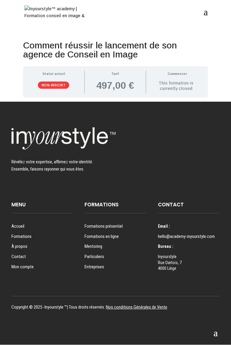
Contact (18, 256)
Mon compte (22, 267)
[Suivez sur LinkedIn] (48, 186)
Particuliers (94, 256)
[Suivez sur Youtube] (37, 186)
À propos (19, 246)
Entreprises (94, 267)
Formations (21, 236)
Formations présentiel (104, 226)
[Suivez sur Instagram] (14, 186)
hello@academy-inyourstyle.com (186, 236)
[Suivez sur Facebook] (25, 186)
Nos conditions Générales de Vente (136, 307)
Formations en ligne (102, 236)
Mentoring (93, 246)
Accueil (17, 226)
